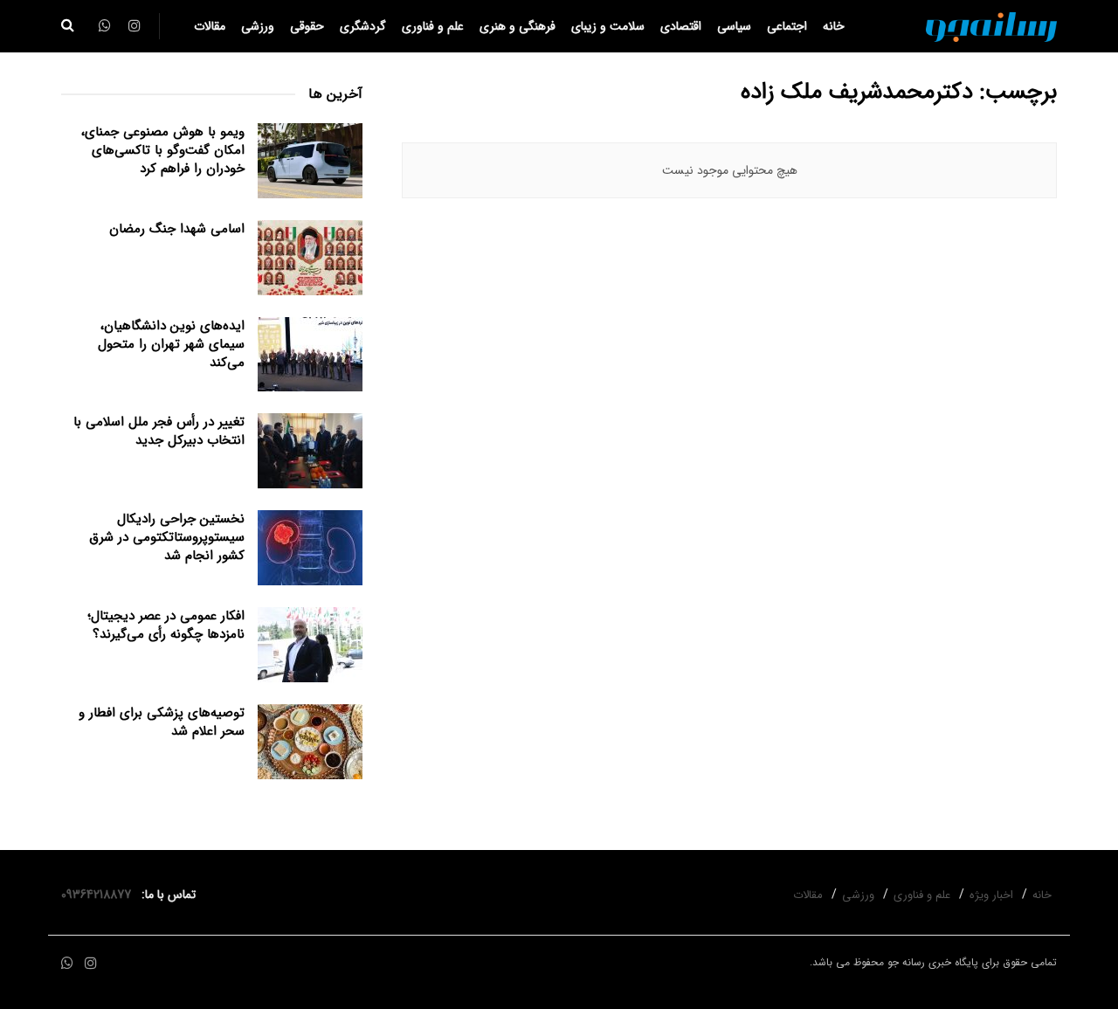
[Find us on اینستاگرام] (91, 964)
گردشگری (363, 26)
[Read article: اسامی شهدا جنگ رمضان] (310, 257)
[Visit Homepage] (991, 26)
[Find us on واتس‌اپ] (67, 964)
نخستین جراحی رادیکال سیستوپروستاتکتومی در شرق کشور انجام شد (167, 537)
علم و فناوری (433, 26)
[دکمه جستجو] (67, 26)
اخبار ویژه (991, 895)
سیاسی (734, 26)
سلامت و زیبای (608, 26)
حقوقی (307, 26)
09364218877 (99, 894)
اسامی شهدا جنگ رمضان (177, 228)
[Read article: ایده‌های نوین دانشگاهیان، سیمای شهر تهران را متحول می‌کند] (310, 354)
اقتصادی (680, 26)
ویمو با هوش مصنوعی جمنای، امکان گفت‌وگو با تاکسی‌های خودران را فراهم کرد (163, 150)
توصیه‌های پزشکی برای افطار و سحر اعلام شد (162, 722)
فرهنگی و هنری (518, 26)
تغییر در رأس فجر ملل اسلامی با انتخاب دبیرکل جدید (159, 431)
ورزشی (257, 26)
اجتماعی (787, 26)
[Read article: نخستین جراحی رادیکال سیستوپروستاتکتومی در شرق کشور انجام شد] (310, 547)
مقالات (209, 26)
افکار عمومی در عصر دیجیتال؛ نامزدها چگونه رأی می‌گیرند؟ (166, 625)
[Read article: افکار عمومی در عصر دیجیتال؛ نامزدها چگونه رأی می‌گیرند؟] (310, 644)
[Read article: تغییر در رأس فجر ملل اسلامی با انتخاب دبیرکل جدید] (310, 450)
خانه (834, 26)
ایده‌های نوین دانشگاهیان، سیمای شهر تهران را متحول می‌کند (171, 344)
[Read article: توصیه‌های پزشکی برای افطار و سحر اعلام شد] (310, 741)
